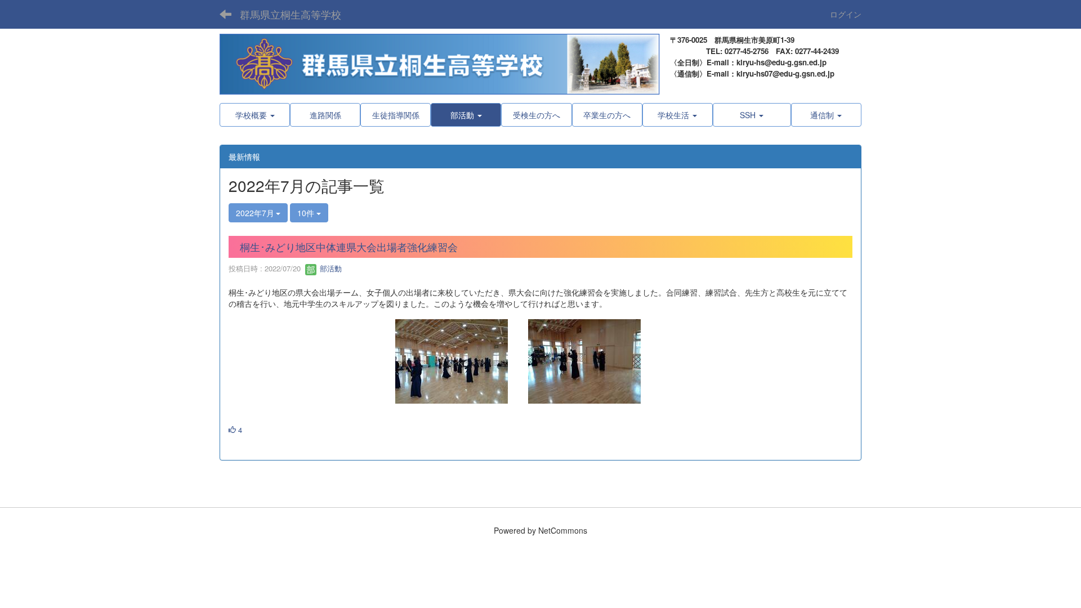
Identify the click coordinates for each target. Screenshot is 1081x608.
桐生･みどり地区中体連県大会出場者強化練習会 (349, 246)
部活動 (330, 268)
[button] (466, 115)
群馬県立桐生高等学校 (290, 14)
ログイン (845, 14)
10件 (306, 212)
